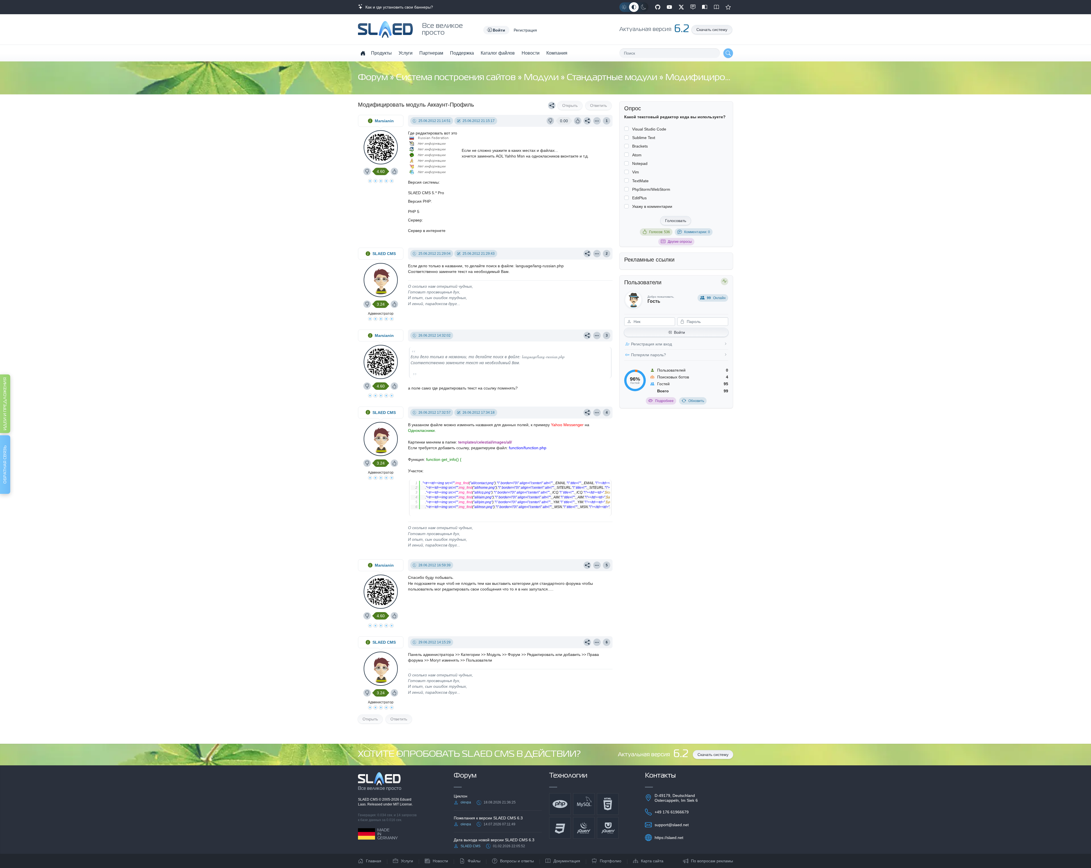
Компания (556, 53)
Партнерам (431, 53)
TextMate (640, 181)
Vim (635, 172)
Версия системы (423, 182)
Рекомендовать (728, 7)
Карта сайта (652, 861)
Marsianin (384, 121)
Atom (637, 155)
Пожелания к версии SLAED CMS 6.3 (488, 818)
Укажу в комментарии (652, 206)
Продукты (381, 53)
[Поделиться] (551, 105)
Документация (566, 861)
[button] (496, 30)
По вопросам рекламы (712, 861)
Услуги (406, 53)
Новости (531, 53)
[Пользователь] (597, 121)
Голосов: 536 (659, 232)
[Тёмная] (643, 7)
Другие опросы (680, 242)
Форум (374, 78)
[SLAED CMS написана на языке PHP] (560, 804)
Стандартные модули (613, 78)
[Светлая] (624, 7)
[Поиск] (728, 53)
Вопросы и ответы (517, 861)
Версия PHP (419, 201)
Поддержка (462, 53)
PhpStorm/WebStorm (651, 189)
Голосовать (675, 220)
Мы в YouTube (669, 7)
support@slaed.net (672, 825)
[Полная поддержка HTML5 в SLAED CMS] (608, 804)
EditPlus (639, 198)
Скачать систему (711, 29)
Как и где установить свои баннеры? (398, 7)
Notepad (639, 163)
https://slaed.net (669, 837)
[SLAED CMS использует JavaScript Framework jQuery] (584, 828)
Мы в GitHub (658, 7)
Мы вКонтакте (693, 7)
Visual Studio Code (649, 129)
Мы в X (681, 7)
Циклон (460, 796)
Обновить (696, 401)
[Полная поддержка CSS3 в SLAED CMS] (560, 828)
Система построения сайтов (457, 78)
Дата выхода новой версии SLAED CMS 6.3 (494, 840)
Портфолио (610, 861)
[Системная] (634, 7)
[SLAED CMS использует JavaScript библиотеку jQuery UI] (608, 828)
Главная (373, 861)
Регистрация (525, 30)
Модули (542, 78)
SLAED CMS (384, 253)
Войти (679, 332)
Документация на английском (716, 7)
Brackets (640, 146)
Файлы (474, 861)
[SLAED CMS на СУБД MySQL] (584, 804)
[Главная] (363, 53)
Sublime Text (643, 137)
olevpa (466, 802)
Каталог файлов (498, 53)
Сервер (415, 220)
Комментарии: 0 (697, 232)
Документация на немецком (704, 7)
